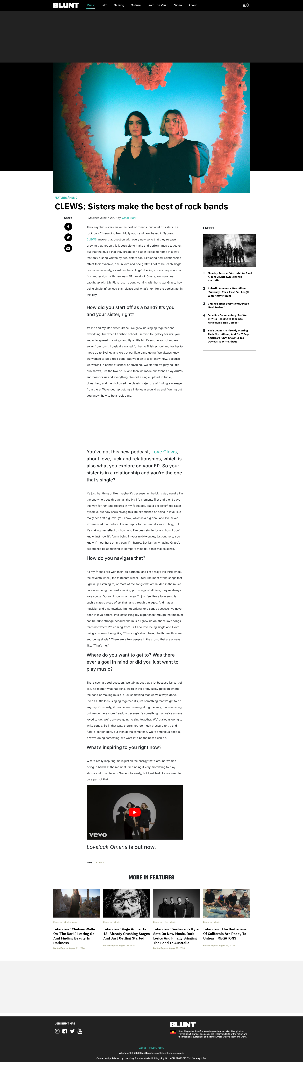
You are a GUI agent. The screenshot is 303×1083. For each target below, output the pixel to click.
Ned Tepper (62, 948)
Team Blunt (129, 218)
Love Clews (164, 451)
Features (61, 198)
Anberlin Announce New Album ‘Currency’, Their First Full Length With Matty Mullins (229, 292)
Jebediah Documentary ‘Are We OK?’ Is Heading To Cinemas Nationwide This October (227, 319)
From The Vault (157, 5)
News (74, 922)
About (192, 5)
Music (91, 5)
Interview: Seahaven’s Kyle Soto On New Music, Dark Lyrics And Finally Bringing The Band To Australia (175, 936)
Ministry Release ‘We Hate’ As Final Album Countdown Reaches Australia (230, 276)
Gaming (119, 5)
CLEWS (92, 239)
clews (100, 862)
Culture (136, 5)
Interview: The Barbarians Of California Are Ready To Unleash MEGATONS (225, 934)
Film (104, 5)
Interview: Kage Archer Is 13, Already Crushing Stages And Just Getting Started (126, 934)
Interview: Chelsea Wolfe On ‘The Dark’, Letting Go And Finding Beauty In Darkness (74, 936)
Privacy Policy (156, 1047)
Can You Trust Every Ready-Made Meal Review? (228, 305)
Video (178, 5)
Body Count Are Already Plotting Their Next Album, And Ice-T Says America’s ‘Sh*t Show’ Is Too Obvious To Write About (229, 336)
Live (166, 922)
